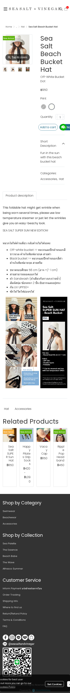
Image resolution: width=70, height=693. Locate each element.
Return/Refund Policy (15, 613)
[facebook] (5, 637)
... (16, 26)
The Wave (8, 562)
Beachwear (9, 517)
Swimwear (9, 511)
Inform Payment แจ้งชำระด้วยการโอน (22, 588)
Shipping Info (10, 601)
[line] (18, 637)
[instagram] (12, 637)
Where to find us (12, 607)
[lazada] (25, 637)
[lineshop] (31, 637)
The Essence (10, 549)
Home (9, 26)
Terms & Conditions (14, 620)
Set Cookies (54, 684)
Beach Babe (10, 556)
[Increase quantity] (63, 116)
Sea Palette (9, 543)
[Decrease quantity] (56, 116)
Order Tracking (11, 594)
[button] (61, 9)
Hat (23, 26)
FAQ (5, 626)
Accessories (49, 179)
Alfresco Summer (13, 568)
